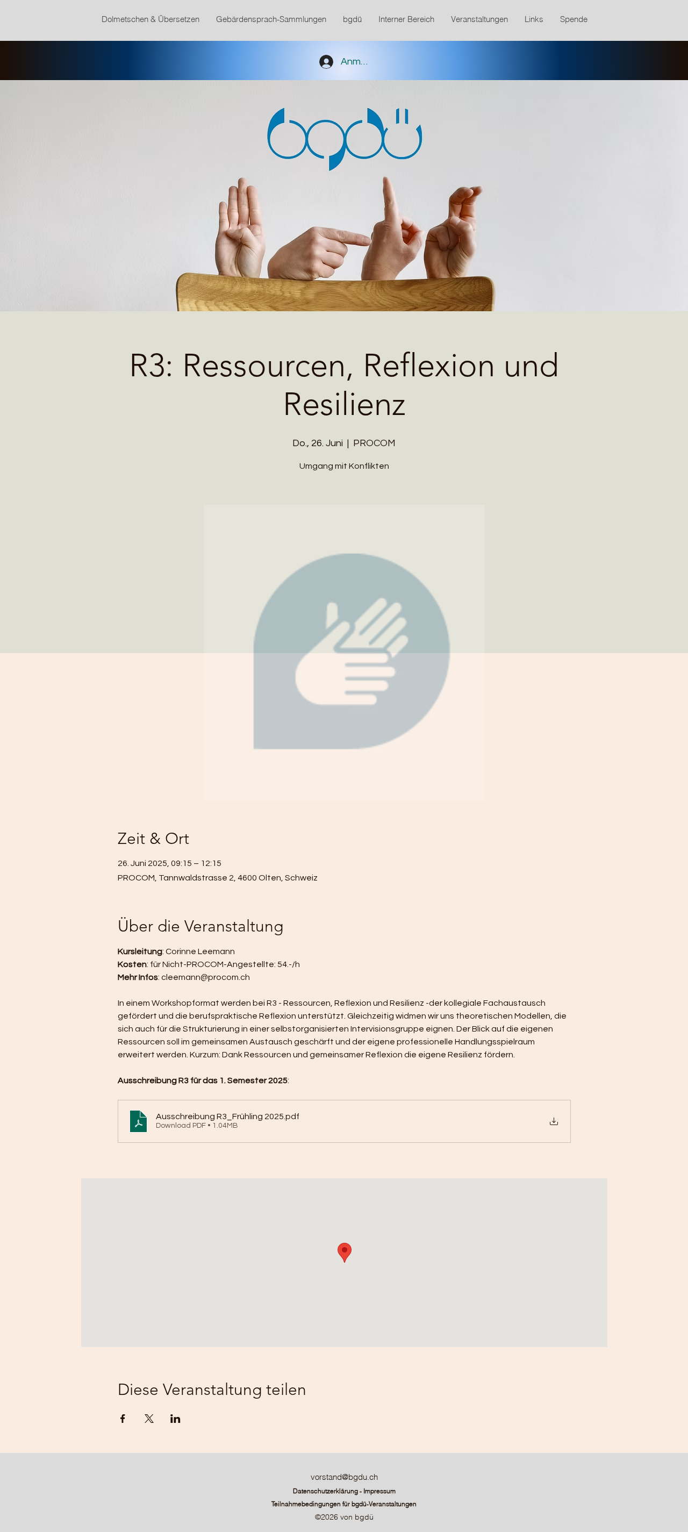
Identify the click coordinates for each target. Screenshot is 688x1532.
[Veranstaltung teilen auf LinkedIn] (175, 1418)
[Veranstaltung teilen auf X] (149, 1418)
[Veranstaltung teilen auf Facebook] (123, 1418)
